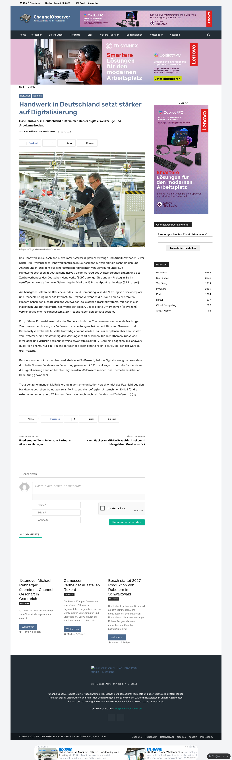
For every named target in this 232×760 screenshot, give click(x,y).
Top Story (37, 96)
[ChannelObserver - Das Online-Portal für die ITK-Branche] (45, 18)
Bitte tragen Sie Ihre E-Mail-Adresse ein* (182, 234)
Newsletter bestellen (183, 248)
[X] (210, 3)
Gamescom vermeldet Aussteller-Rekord (82, 585)
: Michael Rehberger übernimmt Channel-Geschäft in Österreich (37, 589)
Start (21, 87)
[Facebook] (206, 3)
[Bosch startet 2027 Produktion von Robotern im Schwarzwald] (126, 567)
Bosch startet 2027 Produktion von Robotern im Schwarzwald (124, 587)
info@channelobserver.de (128, 708)
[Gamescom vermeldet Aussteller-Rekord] (82, 567)
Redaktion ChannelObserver (40, 131)
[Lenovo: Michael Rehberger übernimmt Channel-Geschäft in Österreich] (37, 567)
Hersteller (31, 87)
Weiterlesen (28, 626)
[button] (208, 35)
